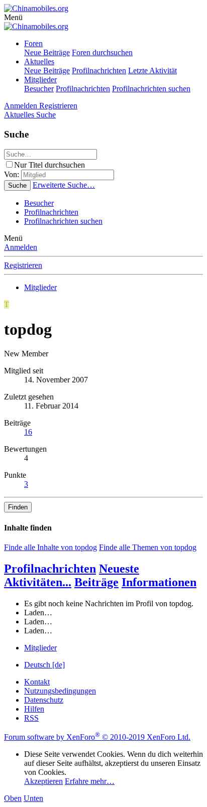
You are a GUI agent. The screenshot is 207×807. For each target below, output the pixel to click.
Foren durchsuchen (102, 52)
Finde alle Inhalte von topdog (50, 547)
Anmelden (20, 247)
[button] (13, 17)
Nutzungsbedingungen (60, 691)
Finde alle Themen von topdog (147, 547)
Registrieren (23, 265)
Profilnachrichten (99, 70)
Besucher (39, 88)
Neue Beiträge (47, 52)
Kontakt (37, 682)
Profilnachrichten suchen (151, 88)
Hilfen (34, 709)
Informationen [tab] (159, 582)
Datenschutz (43, 700)
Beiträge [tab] (96, 582)
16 (28, 432)
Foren (33, 43)
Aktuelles (39, 61)
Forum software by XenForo (97, 737)
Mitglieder (40, 79)
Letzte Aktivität (152, 70)
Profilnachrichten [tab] (50, 568)
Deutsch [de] (44, 664)
